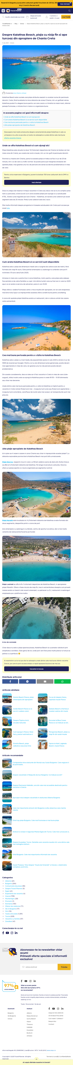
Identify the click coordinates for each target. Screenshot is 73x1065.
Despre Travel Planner (13, 888)
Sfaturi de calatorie (12, 906)
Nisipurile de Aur (32, 1016)
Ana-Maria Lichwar (19, 93)
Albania (8, 881)
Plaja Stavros (7, 462)
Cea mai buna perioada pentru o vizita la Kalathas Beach (26, 122)
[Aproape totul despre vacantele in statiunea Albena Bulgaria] (7, 797)
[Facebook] (3, 932)
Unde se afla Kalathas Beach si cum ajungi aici (22, 117)
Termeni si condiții (52, 1056)
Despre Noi (52, 1021)
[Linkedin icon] (36, 981)
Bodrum (29, 1033)
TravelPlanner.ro (7, 23)
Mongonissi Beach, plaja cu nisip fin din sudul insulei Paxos (59, 734)
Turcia (7, 916)
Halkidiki (29, 1027)
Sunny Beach (31, 1018)
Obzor (29, 1021)
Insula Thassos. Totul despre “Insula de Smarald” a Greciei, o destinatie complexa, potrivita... (40, 866)
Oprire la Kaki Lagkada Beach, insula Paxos (58, 744)
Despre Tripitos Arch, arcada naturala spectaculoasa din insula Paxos (22, 722)
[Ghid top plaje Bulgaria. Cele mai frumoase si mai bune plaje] (7, 820)
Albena (29, 1013)
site (8, 208)
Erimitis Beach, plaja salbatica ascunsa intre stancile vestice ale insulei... (23, 745)
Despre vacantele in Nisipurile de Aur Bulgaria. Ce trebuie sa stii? (37, 775)
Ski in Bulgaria (10, 909)
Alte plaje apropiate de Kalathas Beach (19, 125)
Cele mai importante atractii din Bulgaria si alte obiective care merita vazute (39, 809)
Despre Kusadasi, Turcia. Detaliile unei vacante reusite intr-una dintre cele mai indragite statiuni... (41, 843)
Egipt (7, 891)
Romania (8, 904)
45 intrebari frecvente (55, 1015)
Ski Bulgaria (12, 1016)
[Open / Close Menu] (3, 10)
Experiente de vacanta (14, 893)
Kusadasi (30, 1030)
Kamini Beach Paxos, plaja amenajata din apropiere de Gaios (23, 699)
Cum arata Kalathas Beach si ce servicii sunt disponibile (25, 120)
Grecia (22, 23)
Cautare (66, 17)
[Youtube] (7, 932)
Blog (16, 23)
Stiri (6, 911)
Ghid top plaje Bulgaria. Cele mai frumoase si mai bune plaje (36, 820)
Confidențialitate (65, 1056)
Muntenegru (10, 898)
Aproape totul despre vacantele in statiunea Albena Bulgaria (36, 797)
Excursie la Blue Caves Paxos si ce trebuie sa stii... (59, 721)
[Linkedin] (16, 932)
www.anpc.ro (51, 1050)
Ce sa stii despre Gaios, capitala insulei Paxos (58, 698)
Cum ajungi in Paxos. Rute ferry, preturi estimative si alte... (23, 734)
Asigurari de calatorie (55, 1013)
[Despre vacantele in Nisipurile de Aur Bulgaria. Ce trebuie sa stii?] (7, 774)
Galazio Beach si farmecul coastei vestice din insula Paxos (59, 711)
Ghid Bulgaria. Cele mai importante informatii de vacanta (35, 854)
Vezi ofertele (65, 4)
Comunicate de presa (13, 886)
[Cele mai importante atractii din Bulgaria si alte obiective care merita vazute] (7, 809)
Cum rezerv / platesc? (55, 1018)
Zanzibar (8, 921)
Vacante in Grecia (36, 669)
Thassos (30, 1024)
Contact (51, 1024)
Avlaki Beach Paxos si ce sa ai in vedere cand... (22, 710)
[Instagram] (12, 932)
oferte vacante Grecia (12, 138)
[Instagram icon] (31, 981)
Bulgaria (8, 883)
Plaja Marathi (7, 520)
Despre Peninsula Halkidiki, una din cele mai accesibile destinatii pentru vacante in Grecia (40, 786)
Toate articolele (11, 914)
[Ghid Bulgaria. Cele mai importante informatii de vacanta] (7, 854)
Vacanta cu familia (12, 919)
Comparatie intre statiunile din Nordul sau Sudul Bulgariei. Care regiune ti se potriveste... (41, 763)
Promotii (8, 901)
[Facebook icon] (22, 981)
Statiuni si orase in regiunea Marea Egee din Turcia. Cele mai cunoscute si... (41, 832)
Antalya (29, 1036)
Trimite (64, 967)
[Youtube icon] (27, 981)
